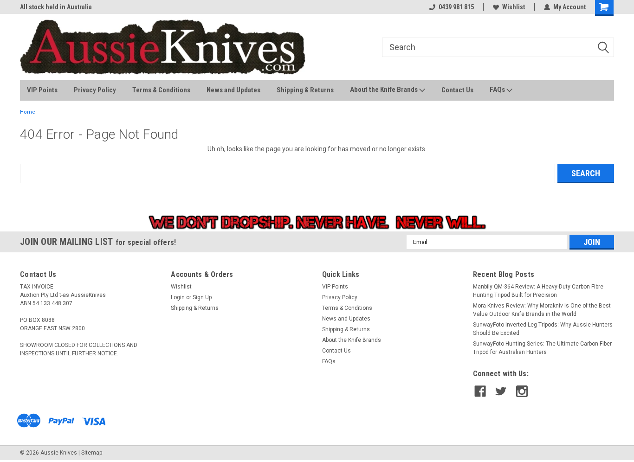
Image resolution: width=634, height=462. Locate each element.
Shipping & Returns (305, 90)
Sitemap (91, 452)
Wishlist (513, 7)
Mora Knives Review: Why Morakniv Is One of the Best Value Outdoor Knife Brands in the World (542, 309)
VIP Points (42, 90)
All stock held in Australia (56, 7)
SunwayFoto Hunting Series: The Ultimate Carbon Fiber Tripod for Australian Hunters (542, 347)
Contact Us (457, 90)
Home (27, 112)
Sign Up (202, 297)
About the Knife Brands (384, 89)
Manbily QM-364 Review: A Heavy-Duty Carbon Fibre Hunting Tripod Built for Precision (538, 290)
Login (178, 297)
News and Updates (233, 90)
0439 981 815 (456, 7)
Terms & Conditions (161, 90)
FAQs (498, 89)
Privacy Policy (95, 90)
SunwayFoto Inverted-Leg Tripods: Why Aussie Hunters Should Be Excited (543, 328)
